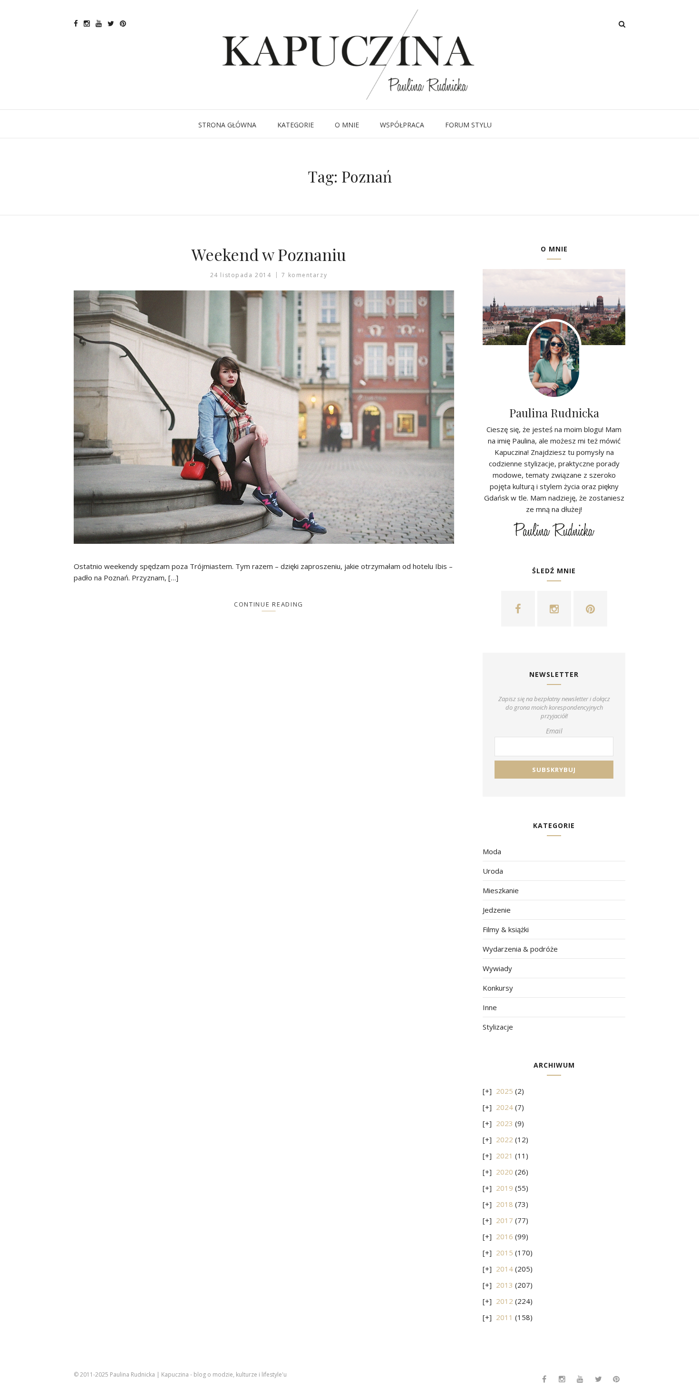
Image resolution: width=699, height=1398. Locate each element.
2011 (504, 1317)
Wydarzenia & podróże (520, 949)
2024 (504, 1107)
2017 (504, 1220)
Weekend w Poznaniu (269, 254)
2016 (504, 1236)
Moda (492, 851)
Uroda (493, 871)
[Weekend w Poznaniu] (269, 417)
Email (554, 730)
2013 (504, 1285)
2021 (504, 1155)
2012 (504, 1301)
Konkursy (498, 988)
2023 (504, 1123)
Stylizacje (498, 1027)
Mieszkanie (501, 890)
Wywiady (497, 968)
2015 (504, 1252)
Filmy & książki (506, 929)
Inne (490, 1007)
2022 (504, 1139)
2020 (504, 1171)
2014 (504, 1268)
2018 (504, 1204)
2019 (504, 1188)
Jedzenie (497, 910)
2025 (504, 1091)
